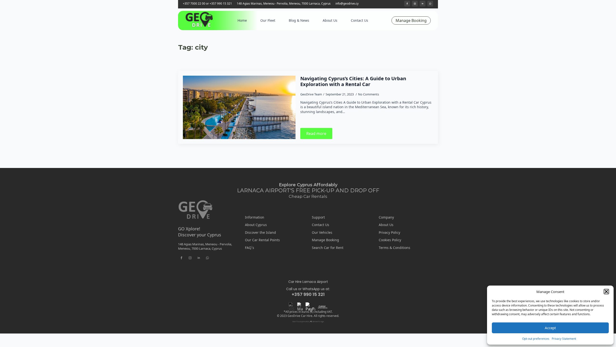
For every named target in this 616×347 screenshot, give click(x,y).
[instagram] (415, 4)
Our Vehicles (322, 232)
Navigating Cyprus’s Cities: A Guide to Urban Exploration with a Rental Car (353, 81)
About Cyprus (256, 224)
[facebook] (407, 4)
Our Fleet (267, 20)
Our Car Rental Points (262, 240)
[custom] (430, 4)
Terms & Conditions (394, 247)
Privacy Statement (564, 339)
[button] (606, 291)
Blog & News (299, 20)
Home (242, 20)
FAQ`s (249, 247)
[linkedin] (422, 4)
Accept (550, 327)
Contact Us (359, 20)
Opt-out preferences (535, 339)
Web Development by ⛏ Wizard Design (308, 321)
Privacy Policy (389, 232)
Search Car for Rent (327, 247)
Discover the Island (260, 232)
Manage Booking (325, 240)
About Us (330, 20)
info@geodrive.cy (347, 4)
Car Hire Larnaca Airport (308, 282)
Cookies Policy (390, 240)
